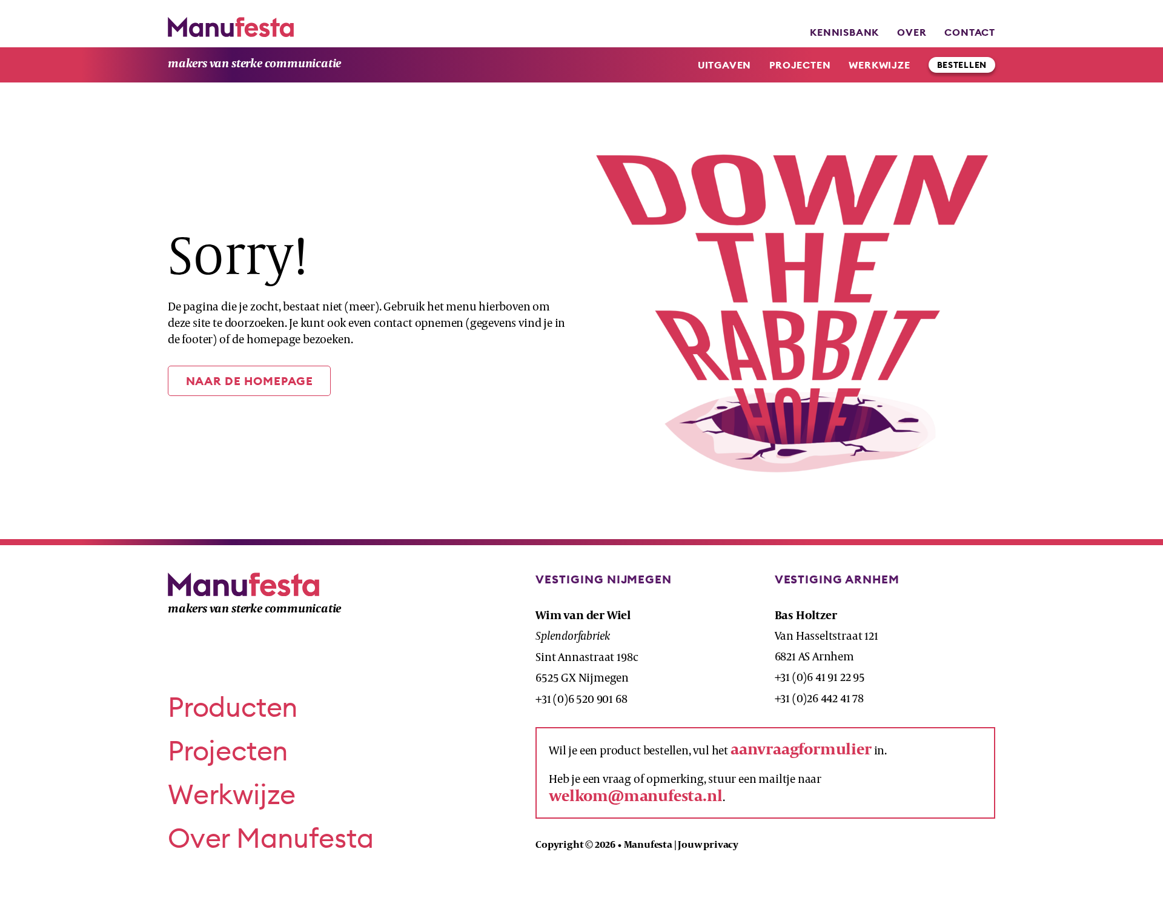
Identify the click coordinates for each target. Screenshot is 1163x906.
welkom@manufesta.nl (635, 795)
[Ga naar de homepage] (231, 27)
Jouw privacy (708, 844)
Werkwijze (879, 65)
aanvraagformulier (801, 748)
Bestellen (962, 64)
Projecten (799, 65)
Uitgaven (724, 65)
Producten (233, 707)
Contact (969, 32)
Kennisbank (844, 32)
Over (911, 32)
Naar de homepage (249, 381)
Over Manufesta (270, 838)
